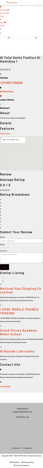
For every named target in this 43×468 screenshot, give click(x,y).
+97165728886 (5, 387)
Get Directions (6, 91)
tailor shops (5, 133)
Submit (4, 267)
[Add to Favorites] (1, 104)
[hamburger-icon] (38, 2)
